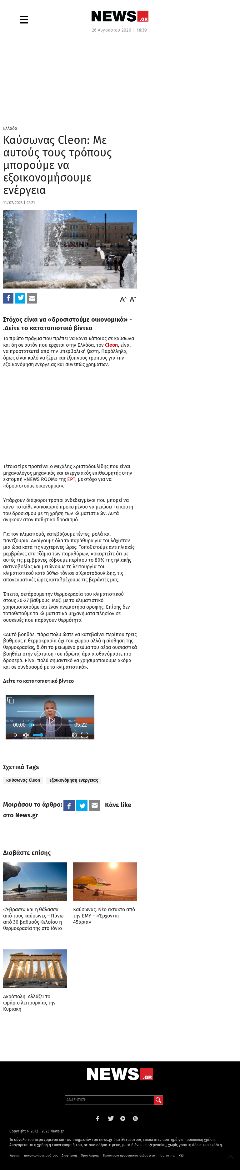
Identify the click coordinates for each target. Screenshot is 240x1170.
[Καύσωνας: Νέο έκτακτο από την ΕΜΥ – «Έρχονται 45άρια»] (105, 881)
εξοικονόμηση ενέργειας (73, 780)
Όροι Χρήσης (90, 1155)
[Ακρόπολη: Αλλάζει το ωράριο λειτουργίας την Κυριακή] (35, 968)
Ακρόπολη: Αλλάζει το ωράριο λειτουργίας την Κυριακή (29, 1003)
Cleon (111, 345)
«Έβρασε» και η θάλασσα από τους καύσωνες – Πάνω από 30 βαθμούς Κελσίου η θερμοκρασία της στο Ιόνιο (33, 919)
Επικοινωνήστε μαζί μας (40, 1155)
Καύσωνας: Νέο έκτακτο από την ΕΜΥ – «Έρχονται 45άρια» (104, 916)
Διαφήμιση (69, 1155)
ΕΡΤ (71, 479)
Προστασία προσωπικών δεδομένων (129, 1155)
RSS (180, 1155)
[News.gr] (120, 16)
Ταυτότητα (167, 1155)
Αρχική (15, 1155)
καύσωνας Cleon (23, 780)
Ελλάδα (10, 128)
